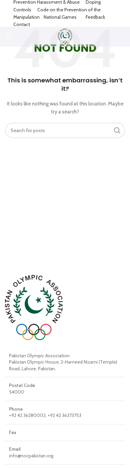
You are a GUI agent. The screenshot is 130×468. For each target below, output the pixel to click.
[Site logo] (65, 36)
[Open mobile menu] (8, 36)
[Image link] (34, 307)
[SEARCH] (117, 130)
